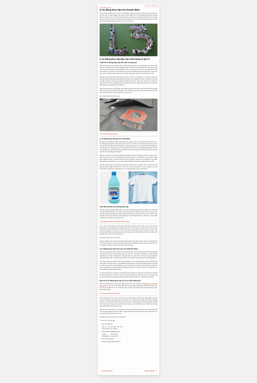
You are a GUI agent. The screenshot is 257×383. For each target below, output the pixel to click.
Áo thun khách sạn (107, 370)
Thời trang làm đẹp (105, 7)
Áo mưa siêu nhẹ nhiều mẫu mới (110, 293)
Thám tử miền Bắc (150, 370)
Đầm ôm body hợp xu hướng (109, 134)
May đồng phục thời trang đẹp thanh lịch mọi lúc (115, 221)
